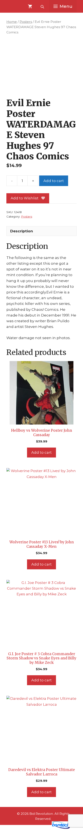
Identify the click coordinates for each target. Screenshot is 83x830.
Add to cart (53, 181)
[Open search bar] (43, 6)
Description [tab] (21, 231)
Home (11, 22)
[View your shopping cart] (30, 6)
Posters (26, 22)
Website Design (35, 827)
